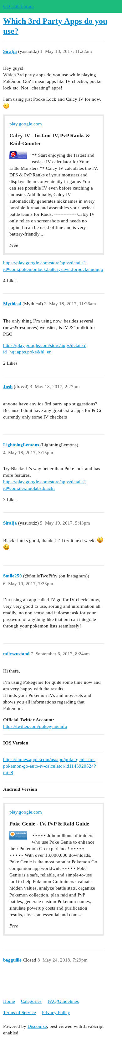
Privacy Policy (56, 1012)
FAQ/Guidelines (63, 1001)
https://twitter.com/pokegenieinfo (35, 726)
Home (9, 1001)
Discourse (37, 1026)
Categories (31, 1001)
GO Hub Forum (18, 6)
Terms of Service (19, 1012)
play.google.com (25, 123)
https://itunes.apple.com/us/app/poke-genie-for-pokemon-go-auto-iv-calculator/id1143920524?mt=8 (49, 766)
